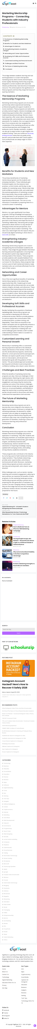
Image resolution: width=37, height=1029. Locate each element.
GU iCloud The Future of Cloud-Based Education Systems (18, 711)
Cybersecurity (8, 847)
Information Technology (10, 855)
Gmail (5, 907)
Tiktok (5, 934)
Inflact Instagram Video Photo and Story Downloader (16, 708)
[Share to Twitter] (6, 498)
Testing (6, 853)
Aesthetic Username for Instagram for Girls (14, 738)
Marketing (6, 27)
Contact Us (5, 974)
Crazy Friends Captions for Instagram (12, 741)
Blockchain (7, 893)
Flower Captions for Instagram (10, 752)
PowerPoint (7, 929)
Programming (8, 828)
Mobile (6, 923)
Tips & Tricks (7, 831)
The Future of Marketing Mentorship (16, 66)
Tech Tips (6, 798)
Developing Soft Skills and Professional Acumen (16, 57)
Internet (6, 812)
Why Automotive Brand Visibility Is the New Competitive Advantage (23, 554)
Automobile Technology (10, 883)
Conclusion (8, 69)
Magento (6, 896)
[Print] (16, 498)
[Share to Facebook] (3, 498)
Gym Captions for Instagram (10, 749)
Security (6, 836)
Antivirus (6, 891)
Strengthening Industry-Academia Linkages (15, 49)
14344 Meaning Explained (9, 725)
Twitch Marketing (8, 937)
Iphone (6, 918)
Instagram (6, 1015)
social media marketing (10, 839)
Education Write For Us (9, 982)
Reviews (6, 779)
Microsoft (6, 864)
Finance (6, 777)
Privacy (4, 985)
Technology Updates (9, 866)
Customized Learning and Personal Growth (18, 61)
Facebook (6, 1010)
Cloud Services (8, 850)
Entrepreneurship (9, 915)
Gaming (6, 796)
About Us (5, 971)
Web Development (9, 820)
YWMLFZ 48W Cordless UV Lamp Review (13, 728)
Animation (6, 902)
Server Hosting (8, 858)
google (6, 872)
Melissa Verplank (6, 692)
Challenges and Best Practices (14, 63)
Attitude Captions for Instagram (11, 746)
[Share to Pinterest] (10, 498)
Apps (5, 782)
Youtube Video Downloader (11, 874)
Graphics (6, 845)
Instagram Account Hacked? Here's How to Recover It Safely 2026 (15, 684)
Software (6, 785)
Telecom (6, 823)
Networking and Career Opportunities (17, 53)
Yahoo (5, 940)
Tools (5, 790)
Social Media (7, 771)
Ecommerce (7, 826)
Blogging (6, 885)
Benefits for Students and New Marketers (18, 43)
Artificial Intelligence (9, 804)
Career (6, 807)
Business (16, 550)
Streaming (7, 899)
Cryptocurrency (8, 809)
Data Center (7, 904)
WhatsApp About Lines (8, 744)
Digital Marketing (18, 525)
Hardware (6, 888)
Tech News (7, 817)
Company (6, 842)
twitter (5, 912)
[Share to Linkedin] (13, 498)
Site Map (4, 988)
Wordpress (7, 861)
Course (6, 880)
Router (5, 931)
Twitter (5, 1013)
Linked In (6, 1018)
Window (6, 877)
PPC (5, 926)
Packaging (7, 910)
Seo (5, 793)
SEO (22, 969)
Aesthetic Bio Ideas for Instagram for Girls (13, 735)
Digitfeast (15, 1024)
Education (6, 774)
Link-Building (7, 921)
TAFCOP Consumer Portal (9, 718)
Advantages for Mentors (12, 46)
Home (4, 969)
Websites (6, 769)
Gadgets (6, 801)
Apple (5, 869)
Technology (7, 763)
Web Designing (8, 834)
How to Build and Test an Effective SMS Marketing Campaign (21, 529)
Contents (7, 36)
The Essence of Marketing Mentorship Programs (15, 39)
